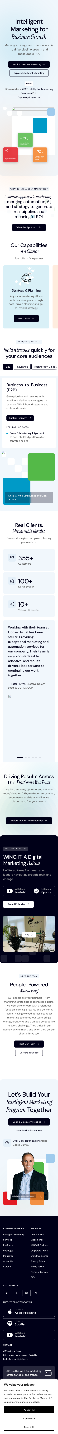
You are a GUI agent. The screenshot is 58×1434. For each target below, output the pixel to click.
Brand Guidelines (39, 1255)
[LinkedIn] (7, 1293)
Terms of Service (39, 1272)
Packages (8, 1250)
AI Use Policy (37, 1266)
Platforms (8, 1245)
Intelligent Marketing (13, 1234)
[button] (20, 757)
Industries (8, 1255)
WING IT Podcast (39, 1245)
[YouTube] (15, 891)
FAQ (33, 1277)
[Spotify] (42, 891)
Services (7, 1239)
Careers (7, 1266)
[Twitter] (36, 1293)
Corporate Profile (39, 1250)
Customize (29, 1418)
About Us (8, 1261)
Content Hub (37, 1234)
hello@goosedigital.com (15, 1359)
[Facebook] (17, 1293)
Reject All (29, 1427)
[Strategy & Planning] (26, 296)
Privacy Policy (38, 1261)
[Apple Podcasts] (29, 1312)
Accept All (29, 1409)
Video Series (37, 1239)
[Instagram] (27, 1293)
